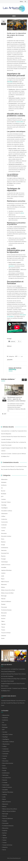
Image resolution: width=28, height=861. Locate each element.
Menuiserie (4, 584)
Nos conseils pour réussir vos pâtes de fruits (12, 469)
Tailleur (3, 621)
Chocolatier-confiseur (6, 510)
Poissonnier (4, 607)
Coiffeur (3, 516)
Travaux (3, 629)
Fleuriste (3, 556)
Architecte (3, 485)
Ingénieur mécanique (6, 570)
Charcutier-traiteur (6, 502)
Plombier (3, 604)
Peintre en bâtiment (6, 601)
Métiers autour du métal (7, 593)
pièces (22, 213)
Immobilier (3, 567)
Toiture (3, 627)
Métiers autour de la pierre (8, 590)
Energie (3, 544)
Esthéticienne (4, 547)
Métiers (3, 587)
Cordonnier (4, 524)
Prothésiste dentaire (6, 610)
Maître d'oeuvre (5, 581)
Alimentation (4, 479)
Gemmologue (4, 561)
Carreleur (3, 499)
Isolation (3, 573)
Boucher (3, 490)
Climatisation (4, 513)
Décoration (4, 533)
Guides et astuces (5, 564)
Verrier (3, 638)
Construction (4, 522)
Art (2, 488)
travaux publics (19, 121)
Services (3, 618)
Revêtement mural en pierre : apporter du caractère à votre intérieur (16, 399)
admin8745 (9, 359)
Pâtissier (3, 598)
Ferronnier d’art (5, 553)
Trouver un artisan (5, 632)
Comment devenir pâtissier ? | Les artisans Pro (12, 466)
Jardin (2, 576)
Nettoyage (3, 595)
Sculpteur (3, 615)
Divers (2, 539)
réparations (11, 266)
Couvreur (3, 527)
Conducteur (4, 519)
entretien (9, 81)
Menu (21, 1)
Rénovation (4, 612)
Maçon (2, 578)
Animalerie (3, 482)
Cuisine (3, 530)
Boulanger (3, 493)
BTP (16, 356)
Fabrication (4, 550)
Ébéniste (3, 542)
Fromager (3, 559)
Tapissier (3, 624)
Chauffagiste (4, 507)
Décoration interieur (6, 536)
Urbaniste (3, 635)
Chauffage (3, 505)
